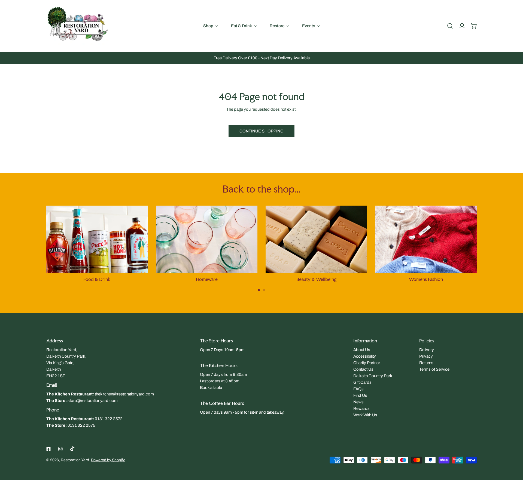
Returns (426, 363)
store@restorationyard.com (93, 400)
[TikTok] (72, 448)
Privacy (426, 356)
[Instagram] (60, 449)
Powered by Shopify (108, 460)
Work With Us (365, 415)
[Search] (450, 26)
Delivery (426, 350)
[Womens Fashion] (426, 239)
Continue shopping (261, 131)
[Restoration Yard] (77, 26)
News (358, 402)
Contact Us (363, 369)
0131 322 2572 (109, 419)
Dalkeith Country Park (372, 376)
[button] (474, 26)
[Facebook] (48, 449)
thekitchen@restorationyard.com (124, 394)
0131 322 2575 (81, 425)
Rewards (361, 408)
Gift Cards (362, 382)
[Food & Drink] (97, 239)
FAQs (358, 389)
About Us (361, 350)
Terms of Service (434, 369)
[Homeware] (207, 239)
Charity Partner (366, 363)
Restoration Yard (75, 460)
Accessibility (364, 356)
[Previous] (30, 243)
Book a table (211, 387)
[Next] (493, 243)
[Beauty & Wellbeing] (316, 239)
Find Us (360, 395)
